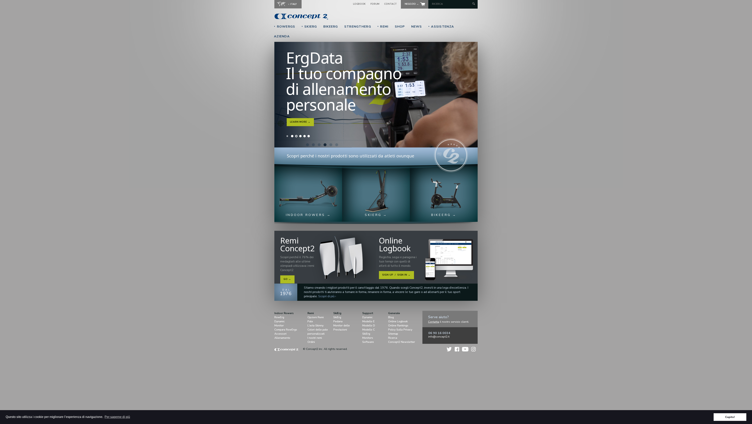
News (416, 26)
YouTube (465, 349)
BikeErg (330, 26)
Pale (310, 321)
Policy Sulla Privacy (400, 329)
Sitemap (393, 334)
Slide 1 (292, 136)
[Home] (328, 16)
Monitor (279, 325)
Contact (390, 3)
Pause (287, 136)
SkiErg (309, 26)
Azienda (282, 36)
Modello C (368, 329)
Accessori (280, 334)
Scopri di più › (327, 296)
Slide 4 (304, 136)
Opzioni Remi (315, 317)
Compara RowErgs (285, 329)
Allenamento (282, 338)
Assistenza (441, 26)
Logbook (359, 3)
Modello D (368, 325)
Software (368, 342)
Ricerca (392, 338)
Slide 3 (300, 136)
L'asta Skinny (315, 325)
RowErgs (284, 26)
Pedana (338, 321)
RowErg (279, 317)
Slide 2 (296, 136)
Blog (391, 317)
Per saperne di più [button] (117, 417)
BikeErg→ (297, 101)
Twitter (449, 349)
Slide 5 (308, 136)
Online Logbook (398, 321)
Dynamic (279, 321)
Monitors (367, 338)
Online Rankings (398, 325)
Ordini (311, 342)
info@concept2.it (438, 337)
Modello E (368, 321)
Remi (383, 26)
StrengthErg (357, 26)
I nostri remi (314, 338)
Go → (287, 279)
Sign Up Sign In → (396, 274)
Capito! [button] (730, 417)
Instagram (473, 349)
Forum (375, 3)
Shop (400, 26)
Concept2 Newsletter (401, 342)
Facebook (457, 349)
